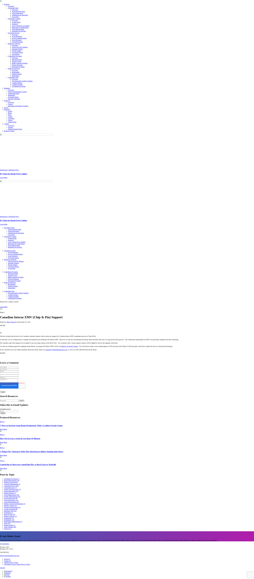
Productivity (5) (9, 518)
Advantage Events (13, 33)
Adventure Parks (13, 97)
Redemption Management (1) (13, 521)
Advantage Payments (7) (11, 479)
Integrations (15, 76)
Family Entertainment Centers (17, 92)
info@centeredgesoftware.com (9, 556)
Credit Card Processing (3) (12, 489)
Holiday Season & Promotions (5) (14, 504)
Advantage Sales (13, 8)
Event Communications (19, 38)
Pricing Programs (17, 65)
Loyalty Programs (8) (10, 509)
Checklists (11, 118)
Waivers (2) (7, 529)
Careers (10, 104)
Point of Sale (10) (9, 514)
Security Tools (16, 61)
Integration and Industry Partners (18, 106)
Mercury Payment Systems (69, 346)
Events (10, 111)
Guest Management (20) (11, 502)
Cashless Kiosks (17, 83)
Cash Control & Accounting (20, 26)
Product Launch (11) (10, 516)
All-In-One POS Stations (20, 47)
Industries (7, 88)
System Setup (16, 22)
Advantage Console (14, 19)
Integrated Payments (18, 67)
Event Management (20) (11, 495)
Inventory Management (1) (12, 507)
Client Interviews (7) (10, 488)
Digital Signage (17, 74)
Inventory (15, 24)
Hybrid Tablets (16, 51)
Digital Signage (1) (10, 493)
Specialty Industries (14, 99)
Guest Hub (15, 17)
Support (10, 127)
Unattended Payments (19, 86)
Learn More (3, 307)
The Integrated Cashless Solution (22, 81)
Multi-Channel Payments (19, 63)
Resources (7, 109)
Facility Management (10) (12, 497)
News (10, 115)
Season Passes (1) (9, 525)
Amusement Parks (13, 93)
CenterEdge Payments (15, 56)
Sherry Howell (11, 322)
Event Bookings (17, 36)
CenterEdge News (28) (11, 486)
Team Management (18, 29)
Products (6, 4)
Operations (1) (8, 513)
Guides (10, 117)
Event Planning (17, 40)
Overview (11, 6)
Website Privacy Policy (11, 562)
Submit (3, 413)
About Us (7, 101)
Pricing (6, 108)
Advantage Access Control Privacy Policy (17, 564)
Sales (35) (7, 523)
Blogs (10, 113)
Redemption (16, 72)
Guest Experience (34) (11, 500)
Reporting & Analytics (19, 31)
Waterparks (11, 95)
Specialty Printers (17, 49)
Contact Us (7, 561)
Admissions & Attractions (20, 15)
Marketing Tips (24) (10, 511)
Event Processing (17, 42)
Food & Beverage (17, 13)
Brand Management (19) (11, 480)
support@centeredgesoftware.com (56, 350)
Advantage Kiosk (17, 52)
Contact (6, 124)
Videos (10, 120)
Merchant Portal (17, 60)
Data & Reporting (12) (11, 491)
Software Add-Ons (14, 68)
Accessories (15, 54)
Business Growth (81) (11, 482)
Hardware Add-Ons (14, 43)
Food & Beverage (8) (10, 498)
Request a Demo (9, 131)
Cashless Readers (17, 84)
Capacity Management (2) (12, 484)
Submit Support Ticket (15, 129)
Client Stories (12, 122)
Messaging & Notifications (20, 27)
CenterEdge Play (13, 77)
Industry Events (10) (10, 505)
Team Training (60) (10, 527)
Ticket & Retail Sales (18, 11)
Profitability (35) (9, 520)
